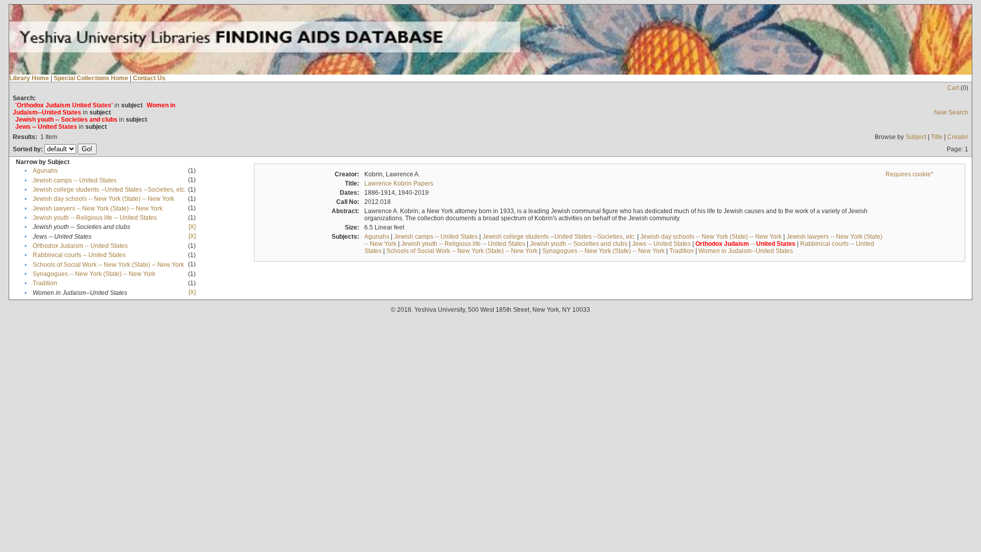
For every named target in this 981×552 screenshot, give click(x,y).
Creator (957, 137)
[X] (192, 227)
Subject (915, 137)
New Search (951, 112)
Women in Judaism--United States (745, 251)
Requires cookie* (909, 174)
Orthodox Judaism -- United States (80, 245)
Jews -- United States (661, 243)
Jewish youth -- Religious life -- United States (95, 217)
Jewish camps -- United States (74, 180)
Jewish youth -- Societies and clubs (578, 243)
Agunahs (45, 170)
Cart (953, 87)
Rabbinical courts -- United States (79, 255)
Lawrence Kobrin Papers (398, 183)
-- (745, 243)
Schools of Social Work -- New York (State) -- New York (108, 264)
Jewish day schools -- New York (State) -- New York (103, 198)
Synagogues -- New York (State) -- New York (94, 274)
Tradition (45, 283)
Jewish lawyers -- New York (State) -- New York (97, 208)
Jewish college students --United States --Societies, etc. (109, 189)
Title (937, 137)
